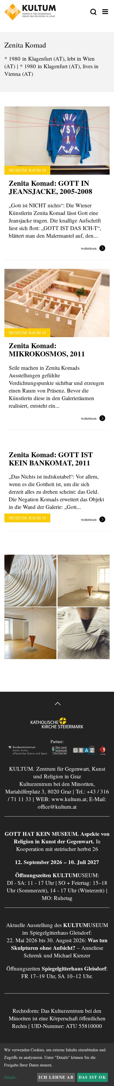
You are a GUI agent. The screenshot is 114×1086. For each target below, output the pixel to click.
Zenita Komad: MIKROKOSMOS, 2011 (47, 349)
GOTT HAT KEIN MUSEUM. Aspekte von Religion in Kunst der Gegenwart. (57, 837)
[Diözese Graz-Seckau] (57, 727)
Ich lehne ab (56, 1077)
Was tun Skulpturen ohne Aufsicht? (59, 944)
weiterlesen (88, 248)
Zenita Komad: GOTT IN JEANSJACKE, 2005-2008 (50, 187)
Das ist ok (92, 1077)
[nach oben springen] (57, 704)
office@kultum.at (57, 806)
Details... (11, 1077)
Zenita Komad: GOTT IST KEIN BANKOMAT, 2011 (51, 458)
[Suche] (93, 12)
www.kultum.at (68, 799)
